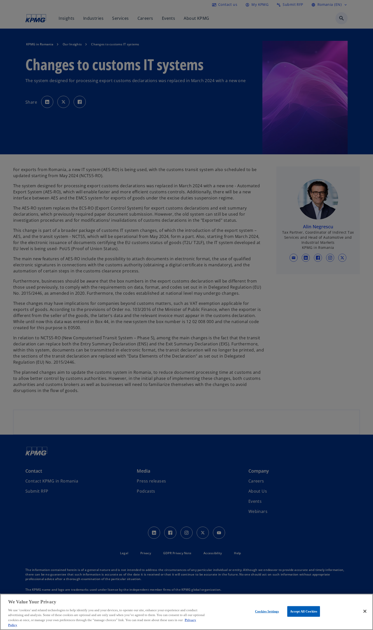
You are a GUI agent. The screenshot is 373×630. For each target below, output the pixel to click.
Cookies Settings (267, 611)
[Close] (364, 611)
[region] (186, 612)
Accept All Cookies (303, 611)
